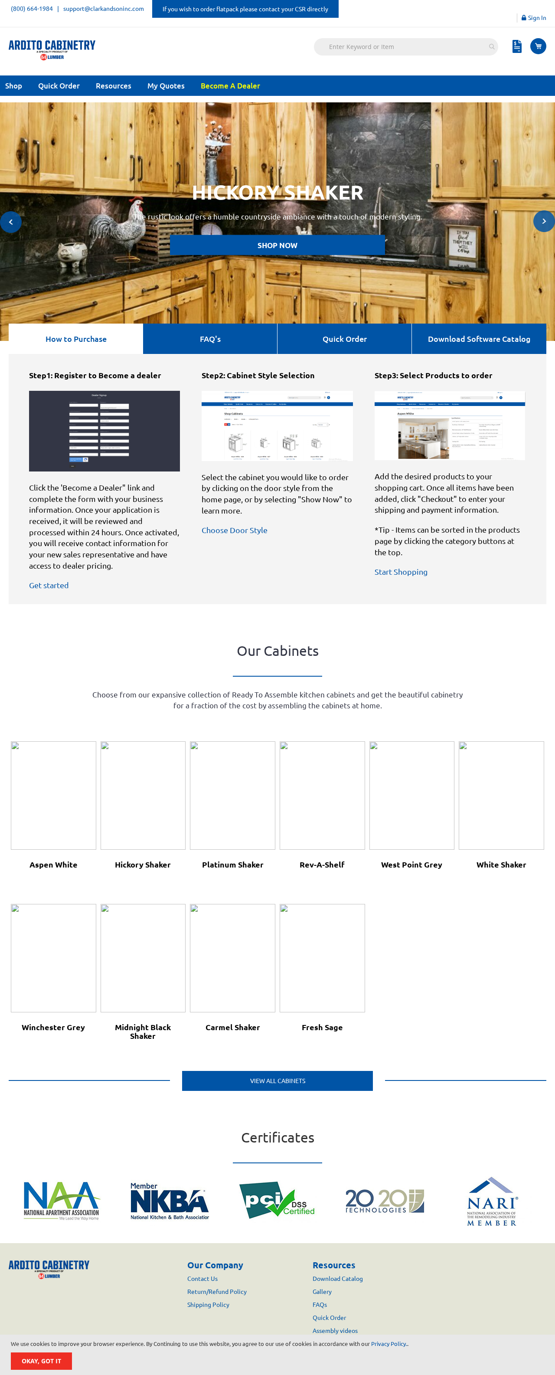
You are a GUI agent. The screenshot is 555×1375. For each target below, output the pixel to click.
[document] (278, 1355)
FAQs (320, 1304)
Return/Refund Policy (217, 1291)
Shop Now (277, 245)
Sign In (537, 17)
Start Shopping (401, 571)
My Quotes (166, 86)
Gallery (322, 1291)
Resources (113, 86)
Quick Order (59, 86)
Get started (49, 585)
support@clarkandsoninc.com (103, 8)
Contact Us (202, 1278)
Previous (11, 222)
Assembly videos (335, 1330)
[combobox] (406, 47)
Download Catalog (338, 1278)
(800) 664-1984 (32, 8)
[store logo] (52, 50)
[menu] (277, 85)
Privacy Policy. (389, 1344)
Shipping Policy (208, 1304)
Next (544, 221)
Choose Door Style (235, 530)
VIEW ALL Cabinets (277, 1080)
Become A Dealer (230, 86)
